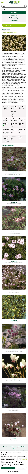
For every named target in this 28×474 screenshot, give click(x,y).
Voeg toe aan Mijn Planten (10, 32)
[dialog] (14, 462)
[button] (14, 471)
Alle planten (14, 15)
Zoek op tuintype (14, 18)
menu (2, 2)
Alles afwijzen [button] (21, 468)
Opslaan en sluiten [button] (8, 468)
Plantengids (14, 12)
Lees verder (24, 459)
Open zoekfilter (7, 25)
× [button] (26, 452)
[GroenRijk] (14, 2)
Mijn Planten (14, 20)
